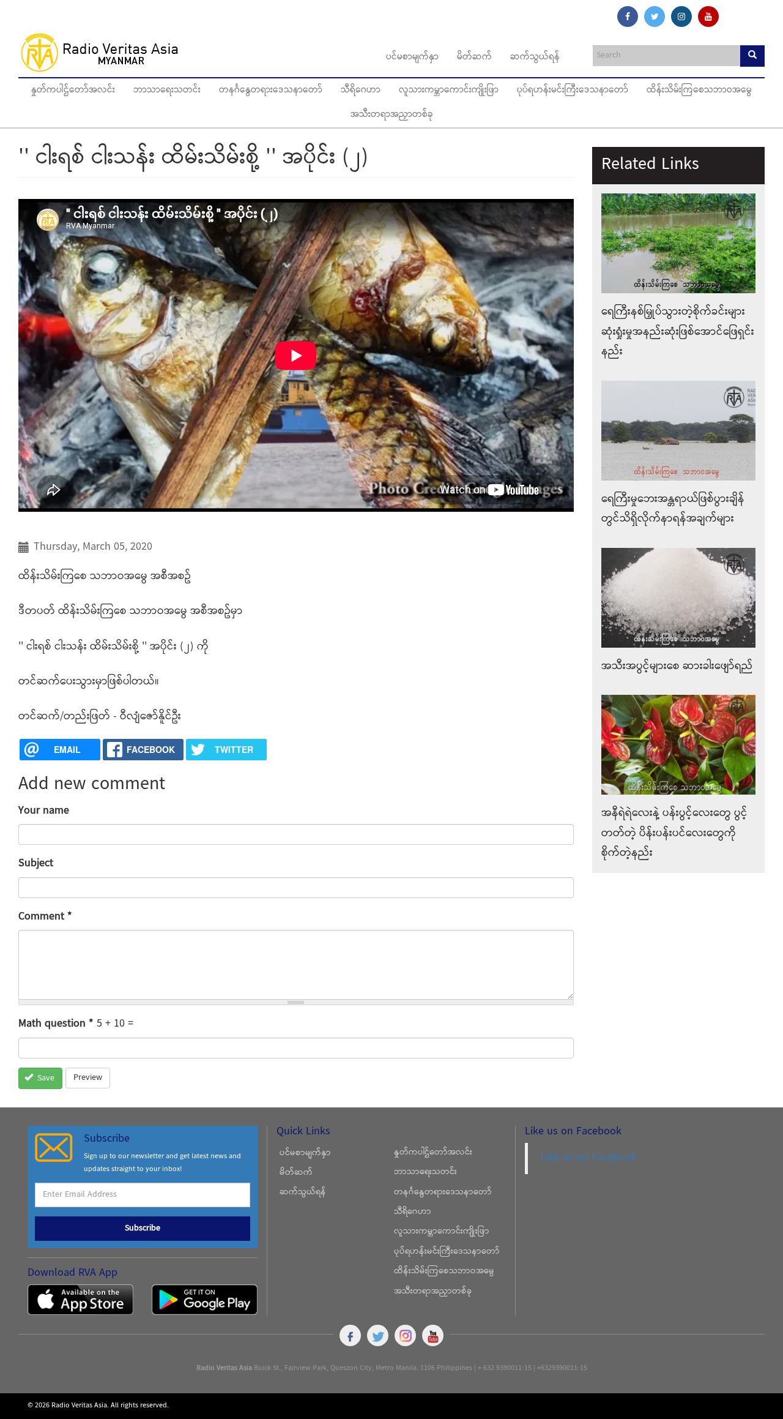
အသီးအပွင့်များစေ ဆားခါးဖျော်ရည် (677, 666)
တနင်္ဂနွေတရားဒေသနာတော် (270, 91)
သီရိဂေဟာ (360, 91)
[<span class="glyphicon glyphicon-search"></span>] (752, 56)
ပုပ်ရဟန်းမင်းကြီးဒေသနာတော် (572, 91)
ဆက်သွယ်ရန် (535, 58)
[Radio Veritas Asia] (104, 52)
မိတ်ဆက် (474, 58)
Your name (43, 810)
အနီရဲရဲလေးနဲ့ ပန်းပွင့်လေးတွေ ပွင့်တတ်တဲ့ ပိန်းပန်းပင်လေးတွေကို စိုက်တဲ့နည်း (674, 833)
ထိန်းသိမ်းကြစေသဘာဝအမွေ (699, 91)
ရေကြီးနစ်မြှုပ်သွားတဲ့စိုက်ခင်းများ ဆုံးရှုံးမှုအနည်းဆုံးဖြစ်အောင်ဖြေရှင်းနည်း (677, 331)
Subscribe (142, 1228)
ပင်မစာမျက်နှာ (412, 58)
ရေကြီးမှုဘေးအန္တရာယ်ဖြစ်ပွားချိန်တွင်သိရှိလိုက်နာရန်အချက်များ (672, 509)
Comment (45, 916)
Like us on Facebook (588, 1158)
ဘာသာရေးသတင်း (167, 91)
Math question (56, 1023)
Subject (35, 863)
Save (44, 1078)
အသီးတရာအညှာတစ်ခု (392, 115)
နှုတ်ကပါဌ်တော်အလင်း (73, 91)
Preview (87, 1078)
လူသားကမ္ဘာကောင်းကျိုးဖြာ (449, 91)
